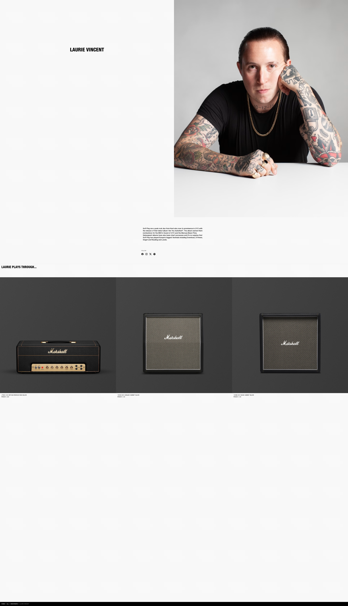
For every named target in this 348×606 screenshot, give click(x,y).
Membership (322, 3)
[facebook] (142, 254)
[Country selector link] (343, 4)
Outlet (339, 3)
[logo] (7, 7)
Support (330, 8)
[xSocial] (150, 254)
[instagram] (146, 254)
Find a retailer (331, 3)
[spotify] (154, 254)
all (8, 604)
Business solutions (312, 3)
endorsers (14, 604)
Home (3, 604)
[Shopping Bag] (340, 8)
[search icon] (334, 8)
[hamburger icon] (343, 8)
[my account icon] (337, 8)
